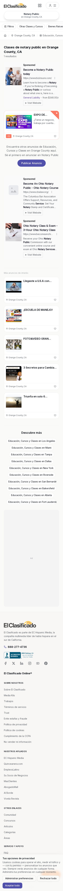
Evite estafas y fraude (15, 718)
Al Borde (8, 792)
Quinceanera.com (13, 763)
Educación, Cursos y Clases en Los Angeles (31, 441)
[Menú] (52, 5)
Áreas (7, 838)
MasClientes (10, 781)
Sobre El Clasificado (14, 689)
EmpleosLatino (11, 769)
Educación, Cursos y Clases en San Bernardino (32, 481)
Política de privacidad (15, 724)
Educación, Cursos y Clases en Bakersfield (31, 488)
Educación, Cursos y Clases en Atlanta (31, 495)
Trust (6, 712)
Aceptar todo (12, 885)
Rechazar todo (48, 878)
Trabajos (8, 701)
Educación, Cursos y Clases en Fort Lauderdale (32, 502)
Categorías (10, 832)
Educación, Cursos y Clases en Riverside (31, 474)
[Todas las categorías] (39, 5)
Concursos (9, 820)
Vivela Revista (11, 798)
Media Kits (9, 695)
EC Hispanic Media (14, 758)
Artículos (8, 826)
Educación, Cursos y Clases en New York (31, 468)
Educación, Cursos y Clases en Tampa (31, 454)
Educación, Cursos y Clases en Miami (31, 447)
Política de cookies (14, 730)
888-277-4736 (17, 646)
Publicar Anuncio (31, 163)
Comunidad (10, 814)
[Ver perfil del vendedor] (9, 311)
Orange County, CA (24, 35)
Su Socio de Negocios (16, 775)
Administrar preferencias (19, 878)
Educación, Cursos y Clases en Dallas (32, 461)
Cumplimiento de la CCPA (17, 736)
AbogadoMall (11, 787)
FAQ (6, 852)
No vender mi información (17, 741)
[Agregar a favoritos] (55, 136)
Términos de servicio (15, 707)
